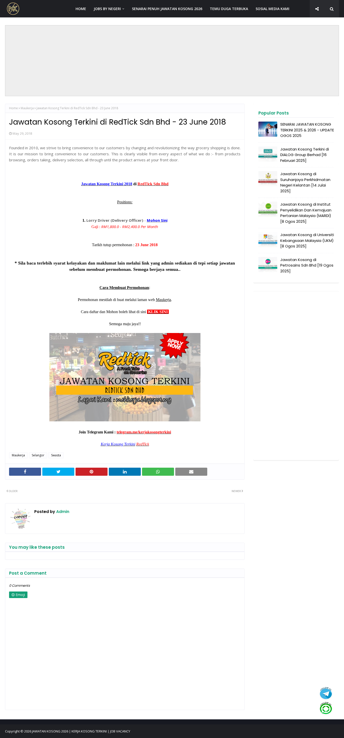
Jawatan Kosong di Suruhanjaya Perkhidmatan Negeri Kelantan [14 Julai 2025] (305, 182)
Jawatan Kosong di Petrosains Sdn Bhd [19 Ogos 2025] (306, 265)
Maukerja (27, 108)
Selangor (38, 455)
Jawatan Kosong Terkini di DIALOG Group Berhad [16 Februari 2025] (304, 154)
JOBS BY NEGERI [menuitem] (107, 8)
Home (13, 108)
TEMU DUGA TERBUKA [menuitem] (229, 8)
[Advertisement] (172, 60)
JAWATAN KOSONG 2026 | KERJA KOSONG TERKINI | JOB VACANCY (81, 731)
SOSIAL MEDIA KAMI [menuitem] (272, 8)
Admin (62, 511)
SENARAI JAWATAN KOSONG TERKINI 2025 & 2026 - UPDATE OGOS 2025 (307, 130)
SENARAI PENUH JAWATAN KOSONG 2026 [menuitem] (167, 8)
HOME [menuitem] (81, 8)
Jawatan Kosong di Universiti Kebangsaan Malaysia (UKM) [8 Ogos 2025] (307, 240)
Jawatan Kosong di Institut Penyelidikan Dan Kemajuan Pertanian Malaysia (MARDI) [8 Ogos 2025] (305, 213)
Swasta (56, 455)
